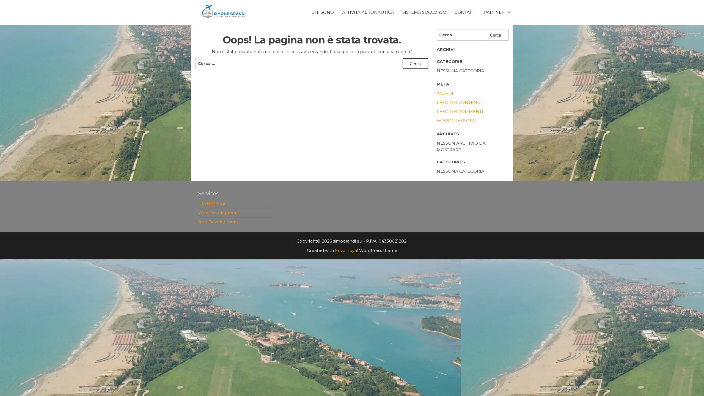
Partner (494, 12)
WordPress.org (456, 120)
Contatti (465, 12)
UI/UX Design (212, 203)
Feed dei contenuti (461, 102)
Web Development (218, 212)
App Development (218, 221)
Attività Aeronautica (368, 12)
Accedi (445, 93)
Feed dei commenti (460, 111)
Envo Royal (346, 250)
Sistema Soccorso (424, 12)
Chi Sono (323, 12)
